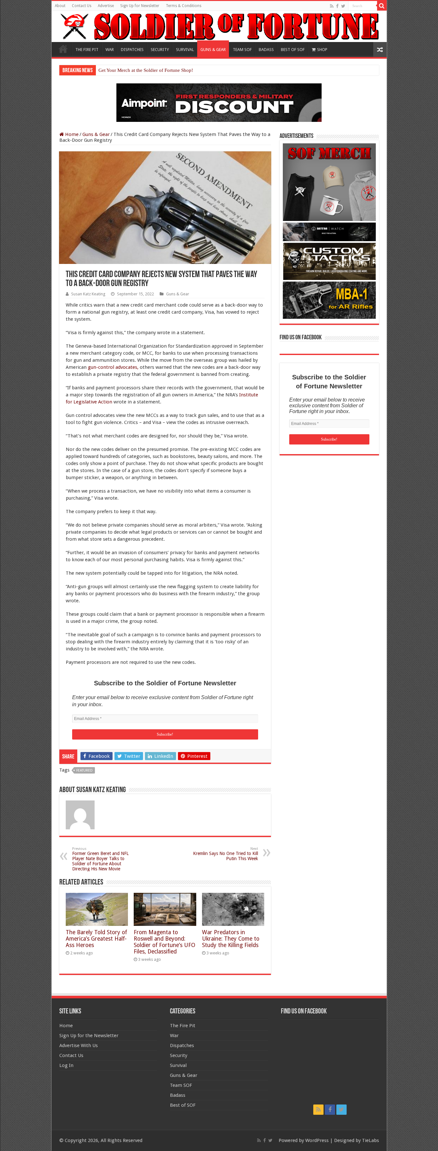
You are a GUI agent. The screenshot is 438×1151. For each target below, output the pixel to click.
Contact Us (81, 6)
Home (63, 48)
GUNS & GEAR (213, 49)
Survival (178, 1065)
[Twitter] (343, 6)
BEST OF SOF (293, 49)
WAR (109, 49)
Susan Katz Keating (88, 294)
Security (178, 1055)
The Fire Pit (182, 1025)
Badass (177, 1095)
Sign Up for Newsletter (139, 6)
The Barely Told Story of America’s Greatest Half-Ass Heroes (96, 938)
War (174, 1035)
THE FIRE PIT (86, 49)
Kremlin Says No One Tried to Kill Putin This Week (225, 854)
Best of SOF (183, 1105)
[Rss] (331, 6)
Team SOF (181, 1085)
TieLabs (370, 1140)
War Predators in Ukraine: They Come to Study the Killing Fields (230, 938)
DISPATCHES (132, 49)
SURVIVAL (185, 49)
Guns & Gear (96, 134)
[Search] (382, 6)
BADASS (266, 49)
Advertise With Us (78, 1045)
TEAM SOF (242, 49)
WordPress (317, 1140)
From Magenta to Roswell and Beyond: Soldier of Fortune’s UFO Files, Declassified (164, 942)
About (60, 6)
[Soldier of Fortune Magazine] (219, 26)
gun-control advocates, (113, 367)
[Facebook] (337, 6)
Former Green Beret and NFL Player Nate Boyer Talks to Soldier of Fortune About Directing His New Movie (100, 859)
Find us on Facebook (301, 337)
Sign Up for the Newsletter (88, 1035)
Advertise (106, 6)
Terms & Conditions (183, 6)
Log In (66, 1065)
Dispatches (182, 1045)
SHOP (322, 49)
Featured (84, 770)
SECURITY (160, 49)
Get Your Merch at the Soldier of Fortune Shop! (145, 70)
